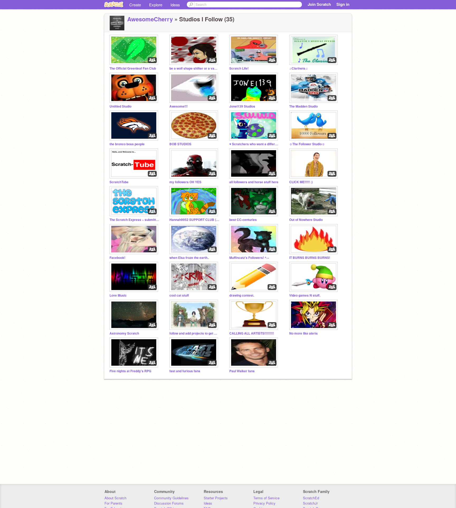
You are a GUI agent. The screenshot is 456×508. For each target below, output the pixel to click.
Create (135, 4)
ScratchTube (119, 182)
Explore (155, 4)
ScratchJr (310, 503)
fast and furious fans (184, 371)
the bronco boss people (127, 144)
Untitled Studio (120, 106)
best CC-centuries (243, 219)
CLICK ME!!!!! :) (301, 182)
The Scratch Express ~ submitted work (135, 219)
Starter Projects (216, 497)
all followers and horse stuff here (253, 182)
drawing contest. (241, 295)
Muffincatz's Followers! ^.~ (249, 257)
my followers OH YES (185, 182)
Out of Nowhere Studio (306, 219)
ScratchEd (311, 497)
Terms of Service (266, 497)
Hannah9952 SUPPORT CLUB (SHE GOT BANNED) (194, 219)
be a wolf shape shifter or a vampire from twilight (194, 68)
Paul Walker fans (242, 371)
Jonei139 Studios (242, 106)
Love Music (118, 295)
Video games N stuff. (304, 295)
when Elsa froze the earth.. (189, 257)
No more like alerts (303, 333)
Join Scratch (319, 4)
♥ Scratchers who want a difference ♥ (254, 144)
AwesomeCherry (150, 19)
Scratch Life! (239, 68)
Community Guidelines (171, 497)
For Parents (113, 503)
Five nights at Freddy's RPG (130, 371)
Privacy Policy (264, 503)
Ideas (175, 4)
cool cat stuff (179, 295)
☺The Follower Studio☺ (307, 144)
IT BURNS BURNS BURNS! (309, 257)
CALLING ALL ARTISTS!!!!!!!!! (251, 333)
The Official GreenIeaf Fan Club (133, 68)
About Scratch (115, 497)
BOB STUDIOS (180, 144)
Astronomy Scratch (124, 333)
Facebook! (117, 257)
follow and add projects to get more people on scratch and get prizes (194, 333)
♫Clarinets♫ (298, 68)
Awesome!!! (178, 106)
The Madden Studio (303, 106)
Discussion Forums (169, 503)
